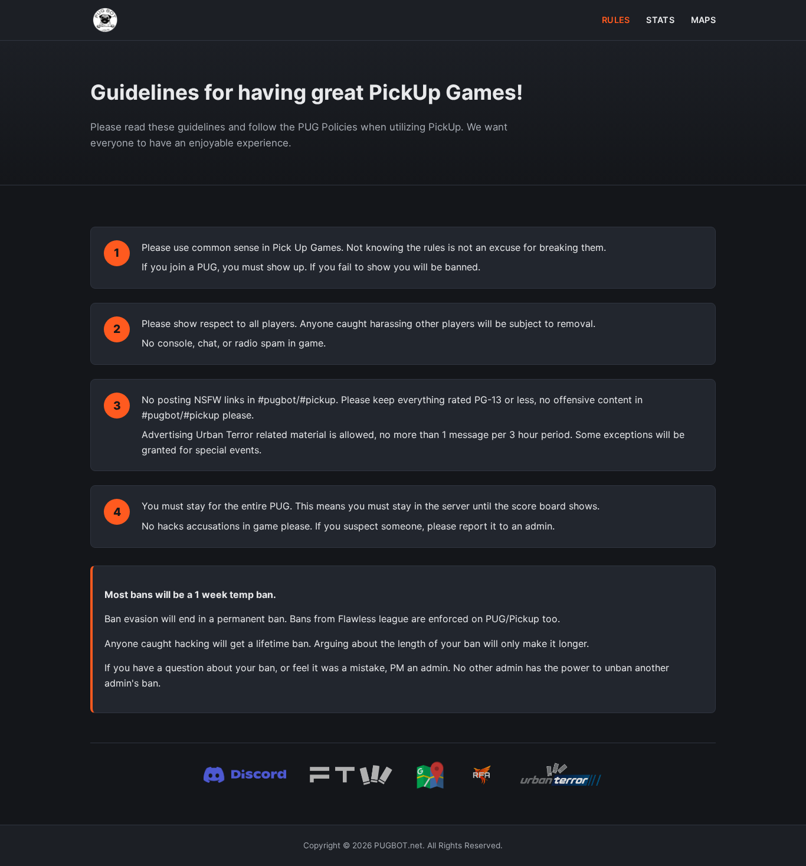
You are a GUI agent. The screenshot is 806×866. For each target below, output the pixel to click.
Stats (660, 20)
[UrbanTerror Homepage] (561, 775)
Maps (703, 20)
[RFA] (482, 775)
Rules (616, 20)
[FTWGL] (351, 775)
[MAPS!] (430, 775)
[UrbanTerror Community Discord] (245, 775)
